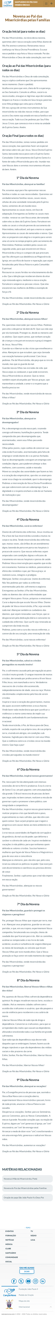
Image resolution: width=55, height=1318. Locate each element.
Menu (46, 3)
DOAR (26, 1271)
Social (8, 1262)
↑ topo (27, 1228)
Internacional (24, 1307)
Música (8, 1244)
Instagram (35, 1281)
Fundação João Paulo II (28, 1289)
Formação (10, 1236)
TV (32, 1231)
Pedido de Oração (26, 1295)
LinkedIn (42, 1281)
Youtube (28, 1281)
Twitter (21, 1281)
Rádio (34, 1236)
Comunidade (11, 1257)
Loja (33, 1240)
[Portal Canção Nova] (7, 3)
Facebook (14, 1281)
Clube (8, 1249)
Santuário (10, 1253)
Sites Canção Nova (51, 3)
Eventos (9, 1231)
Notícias (9, 1240)
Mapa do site (24, 1301)
